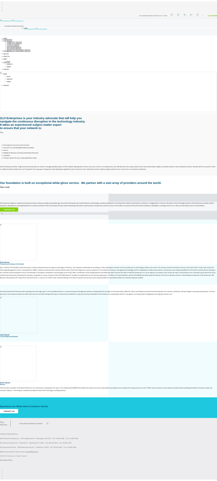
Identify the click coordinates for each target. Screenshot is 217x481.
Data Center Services (14, 48)
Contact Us (9, 209)
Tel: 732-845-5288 (58, 438)
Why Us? (6, 51)
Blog (8, 61)
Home (5, 38)
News (5, 59)
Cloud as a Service (13, 46)
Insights (9, 64)
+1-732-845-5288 (212, 16)
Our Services (7, 39)
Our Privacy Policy (6, 460)
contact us (9, 411)
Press (9, 66)
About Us (6, 62)
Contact (6, 69)
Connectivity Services (14, 43)
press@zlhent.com (32, 452)
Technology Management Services (18, 51)
